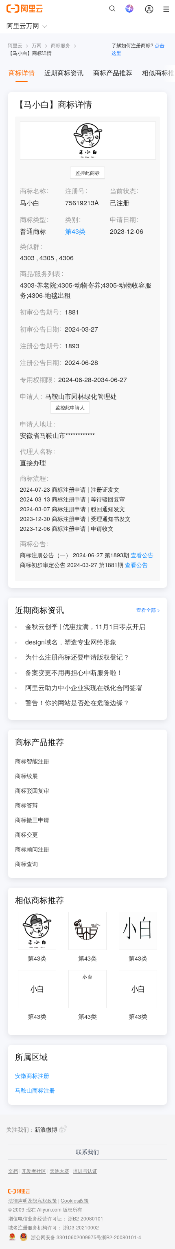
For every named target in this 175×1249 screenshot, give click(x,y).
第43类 (75, 231)
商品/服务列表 (40, 274)
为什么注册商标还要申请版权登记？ (77, 657)
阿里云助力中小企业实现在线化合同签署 (83, 687)
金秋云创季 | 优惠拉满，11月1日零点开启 (85, 626)
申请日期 (123, 219)
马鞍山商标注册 (35, 1091)
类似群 (29, 246)
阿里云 (15, 45)
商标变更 (26, 834)
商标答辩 (26, 805)
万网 (37, 45)
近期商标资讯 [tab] (63, 72)
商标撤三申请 (32, 820)
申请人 (29, 396)
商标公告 (33, 544)
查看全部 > (148, 610)
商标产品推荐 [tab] (112, 72)
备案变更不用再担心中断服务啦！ (74, 672)
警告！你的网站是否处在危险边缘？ (77, 702)
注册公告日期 (39, 362)
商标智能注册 (32, 761)
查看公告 (142, 555)
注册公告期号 (39, 345)
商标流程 (33, 478)
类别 (71, 219)
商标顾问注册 (32, 849)
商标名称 (33, 191)
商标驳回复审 (32, 790)
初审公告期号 (39, 312)
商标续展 (26, 776)
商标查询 (26, 864)
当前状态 (123, 191)
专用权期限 (36, 379)
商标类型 (33, 219)
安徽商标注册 (32, 1076)
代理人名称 (36, 451)
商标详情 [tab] (22, 72)
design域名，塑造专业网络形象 (70, 641)
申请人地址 (36, 424)
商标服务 (60, 45)
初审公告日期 (39, 329)
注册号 (75, 191)
